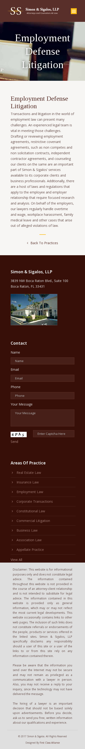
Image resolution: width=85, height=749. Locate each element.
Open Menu (74, 11)
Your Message (22, 404)
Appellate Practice (30, 549)
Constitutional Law (31, 511)
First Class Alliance (50, 742)
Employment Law (30, 492)
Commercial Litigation (33, 520)
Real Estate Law (29, 472)
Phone (16, 387)
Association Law (29, 540)
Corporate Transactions (35, 501)
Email (15, 369)
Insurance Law (28, 482)
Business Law (27, 530)
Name (15, 352)
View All (16, 559)
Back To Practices (44, 243)
